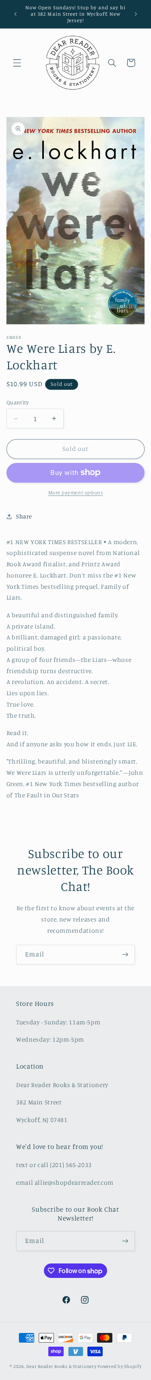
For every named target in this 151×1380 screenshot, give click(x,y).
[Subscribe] (125, 954)
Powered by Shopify (119, 1366)
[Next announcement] (136, 14)
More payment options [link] (75, 492)
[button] (17, 62)
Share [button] (24, 516)
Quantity (17, 402)
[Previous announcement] (15, 14)
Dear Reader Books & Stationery (61, 1366)
